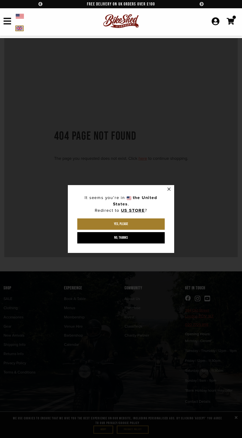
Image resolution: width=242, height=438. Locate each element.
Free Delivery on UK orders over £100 (121, 4)
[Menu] (7, 22)
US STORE (133, 210)
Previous (40, 4)
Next (201, 4)
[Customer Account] (216, 21)
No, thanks (121, 237)
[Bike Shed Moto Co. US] (46, 16)
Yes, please (121, 224)
